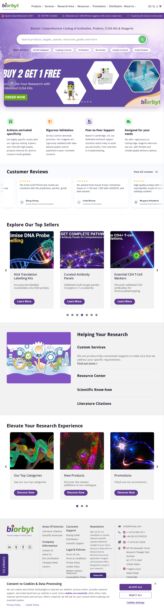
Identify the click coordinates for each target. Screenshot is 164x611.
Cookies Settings (135, 602)
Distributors (115, 6)
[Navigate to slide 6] (88, 102)
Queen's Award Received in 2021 (19, 16)
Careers (46, 566)
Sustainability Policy (76, 577)
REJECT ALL (135, 595)
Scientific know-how (52, 535)
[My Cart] (160, 6)
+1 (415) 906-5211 (135, 532)
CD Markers (83, 50)
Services (49, 6)
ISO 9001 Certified (49, 16)
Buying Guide (73, 535)
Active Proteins (141, 50)
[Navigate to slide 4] (82, 102)
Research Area (65, 6)
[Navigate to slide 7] (90, 102)
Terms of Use (73, 554)
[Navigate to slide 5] (85, 102)
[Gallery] (82, 83)
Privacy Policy (73, 562)
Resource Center (91, 376)
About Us (129, 6)
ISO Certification (50, 558)
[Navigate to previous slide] (12, 82)
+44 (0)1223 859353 (136, 536)
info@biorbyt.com (132, 526)
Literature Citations (94, 404)
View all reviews (143, 171)
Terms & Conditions (76, 558)
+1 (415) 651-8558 (136, 542)
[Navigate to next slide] (152, 82)
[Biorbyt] (10, 6)
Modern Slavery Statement (74, 572)
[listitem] (82, 193)
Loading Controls (63, 50)
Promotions (99, 6)
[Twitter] (16, 547)
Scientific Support (75, 543)
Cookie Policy (73, 566)
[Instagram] (30, 547)
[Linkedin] (9, 547)
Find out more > (87, 363)
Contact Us (47, 550)
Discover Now (25, 492)
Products (36, 6)
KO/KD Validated (41, 50)
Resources (83, 6)
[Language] (153, 6)
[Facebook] (23, 547)
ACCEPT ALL (135, 587)
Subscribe (98, 575)
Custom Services (91, 347)
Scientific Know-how (94, 390)
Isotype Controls (120, 50)
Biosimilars (101, 50)
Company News (50, 562)
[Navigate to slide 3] (79, 102)
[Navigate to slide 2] (76, 102)
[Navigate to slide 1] (73, 102)
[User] (157, 6)
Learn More (24, 301)
